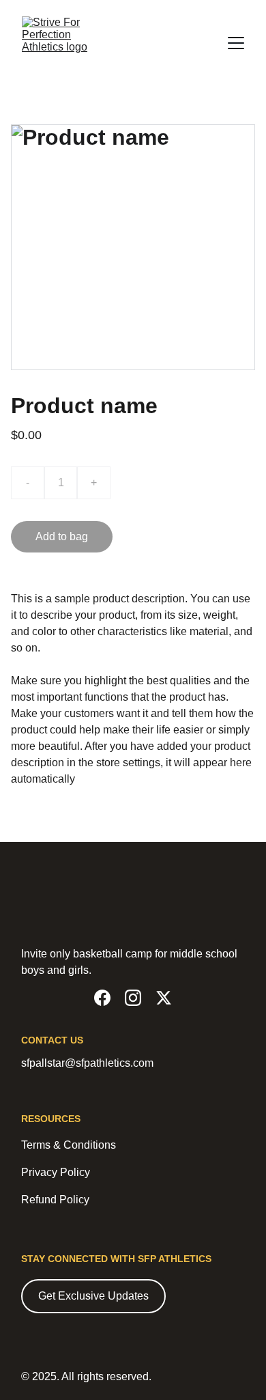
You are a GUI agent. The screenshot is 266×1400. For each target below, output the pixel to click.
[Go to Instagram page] (133, 998)
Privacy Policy (55, 1172)
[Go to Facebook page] (102, 998)
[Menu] (236, 43)
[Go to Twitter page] (164, 998)
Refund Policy (55, 1199)
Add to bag (61, 536)
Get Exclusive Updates (93, 1296)
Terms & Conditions (68, 1145)
